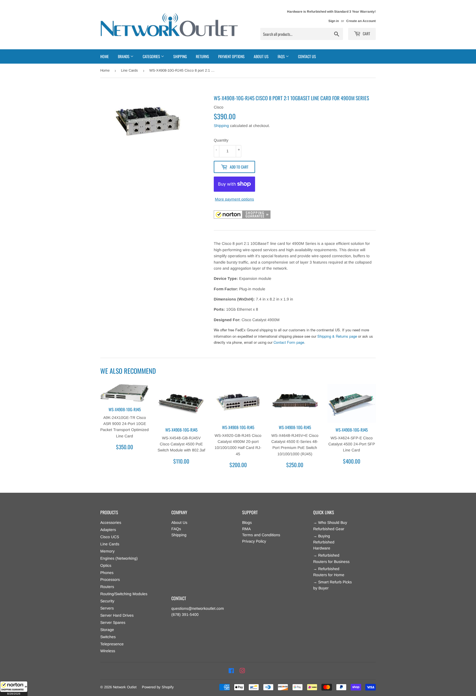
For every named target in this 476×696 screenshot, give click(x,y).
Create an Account (361, 21)
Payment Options (231, 56)
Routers (107, 586)
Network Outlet (125, 687)
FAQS (282, 56)
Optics (105, 565)
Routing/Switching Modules (123, 594)
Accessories (110, 522)
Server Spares (112, 622)
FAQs (176, 529)
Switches (108, 637)
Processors (110, 579)
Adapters (108, 529)
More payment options (234, 199)
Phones (106, 572)
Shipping (180, 56)
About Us (261, 56)
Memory (107, 551)
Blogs (247, 522)
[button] (14, 688)
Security (107, 601)
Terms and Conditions (261, 535)
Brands (124, 56)
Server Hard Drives (117, 615)
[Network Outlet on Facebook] (231, 671)
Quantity (221, 140)
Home (104, 56)
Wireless (107, 651)
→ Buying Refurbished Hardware (323, 542)
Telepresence (112, 644)
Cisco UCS (109, 537)
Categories (152, 56)
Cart (366, 33)
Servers (107, 608)
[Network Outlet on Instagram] (242, 671)
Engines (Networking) (119, 558)
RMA (246, 529)
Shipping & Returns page (337, 336)
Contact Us (307, 56)
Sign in (333, 21)
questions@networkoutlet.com (197, 608)
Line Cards (129, 70)
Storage (107, 629)
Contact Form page (289, 342)
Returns (202, 56)
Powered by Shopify (158, 687)
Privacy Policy (254, 541)
